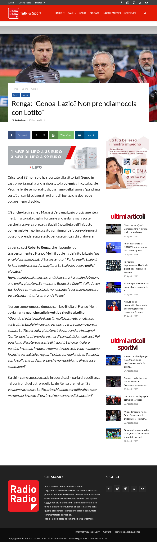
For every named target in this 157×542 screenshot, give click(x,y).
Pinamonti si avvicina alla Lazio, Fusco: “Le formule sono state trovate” (136, 433)
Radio (59, 13)
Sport (82, 13)
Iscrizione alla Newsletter (127, 531)
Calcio (25, 94)
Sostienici (130, 13)
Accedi (11, 2)
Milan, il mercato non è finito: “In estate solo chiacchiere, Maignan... (135, 415)
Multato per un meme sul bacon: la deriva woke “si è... (136, 287)
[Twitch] (134, 2)
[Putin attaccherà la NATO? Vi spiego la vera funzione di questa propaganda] (113, 247)
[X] (140, 2)
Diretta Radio (25, 2)
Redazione (20, 120)
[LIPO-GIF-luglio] (54, 158)
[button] (144, 13)
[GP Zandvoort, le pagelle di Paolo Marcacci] (113, 400)
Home (15, 88)
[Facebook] (121, 2)
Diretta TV (40, 2)
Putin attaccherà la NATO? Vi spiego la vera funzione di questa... (135, 247)
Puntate (94, 13)
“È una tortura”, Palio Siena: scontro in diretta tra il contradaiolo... (135, 229)
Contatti (107, 531)
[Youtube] (146, 2)
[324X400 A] (127, 188)
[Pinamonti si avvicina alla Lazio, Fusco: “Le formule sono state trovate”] (113, 433)
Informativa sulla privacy (87, 531)
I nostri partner (112, 13)
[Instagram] (127, 2)
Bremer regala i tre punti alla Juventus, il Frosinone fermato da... (136, 381)
